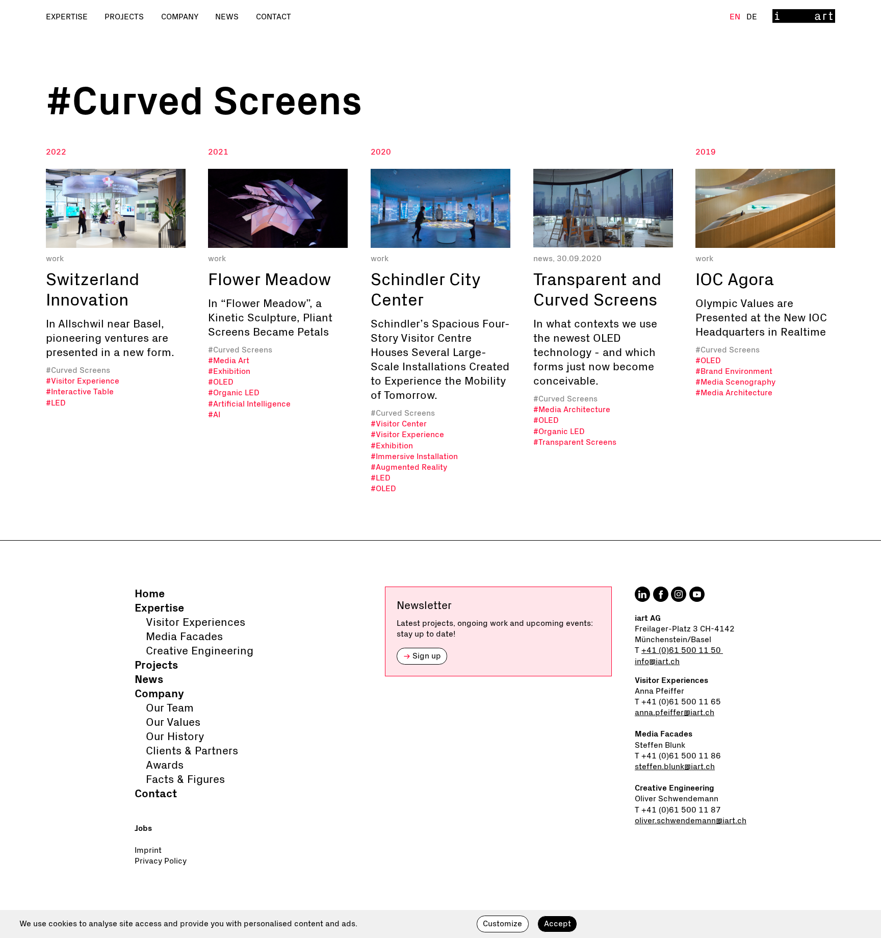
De (751, 17)
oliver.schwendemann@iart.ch (690, 821)
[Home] (803, 17)
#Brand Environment (733, 371)
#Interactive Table (80, 392)
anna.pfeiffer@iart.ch (674, 712)
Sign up (422, 656)
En (736, 17)
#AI (214, 415)
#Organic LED (234, 393)
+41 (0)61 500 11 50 (682, 650)
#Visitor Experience (82, 381)
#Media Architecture (571, 409)
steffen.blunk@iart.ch (675, 767)
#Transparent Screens (574, 442)
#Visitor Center (399, 424)
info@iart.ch (657, 661)
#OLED (221, 382)
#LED (56, 403)
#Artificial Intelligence (249, 404)
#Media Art (228, 361)
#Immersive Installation (414, 456)
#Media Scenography (735, 382)
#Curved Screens (78, 370)
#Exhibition (229, 371)
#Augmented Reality (409, 467)
